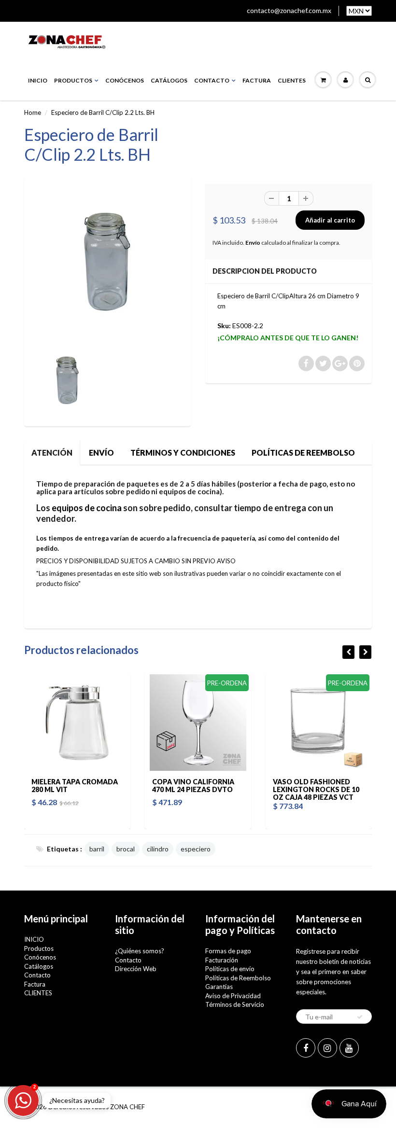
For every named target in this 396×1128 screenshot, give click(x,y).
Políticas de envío (230, 969)
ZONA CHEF (127, 1107)
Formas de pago (228, 951)
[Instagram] (327, 1048)
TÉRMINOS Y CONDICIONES (182, 452)
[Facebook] (305, 1048)
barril (96, 849)
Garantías (219, 986)
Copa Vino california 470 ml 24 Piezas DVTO (153, 786)
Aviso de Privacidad (233, 996)
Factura (256, 80)
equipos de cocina (87, 507)
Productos (73, 80)
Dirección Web (135, 969)
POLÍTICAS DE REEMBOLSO (303, 452)
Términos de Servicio (234, 1004)
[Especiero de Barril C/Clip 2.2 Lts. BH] (107, 262)
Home (32, 112)
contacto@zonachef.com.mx (289, 10)
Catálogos (169, 80)
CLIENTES (292, 80)
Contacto (211, 80)
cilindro (158, 849)
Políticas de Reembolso (238, 978)
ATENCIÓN (51, 452)
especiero (196, 849)
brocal (125, 849)
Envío (252, 242)
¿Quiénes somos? (139, 951)
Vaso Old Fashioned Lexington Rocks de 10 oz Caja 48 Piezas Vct (276, 789)
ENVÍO (101, 452)
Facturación (221, 960)
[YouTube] (349, 1048)
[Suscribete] (359, 1017)
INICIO (37, 80)
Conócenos (124, 80)
